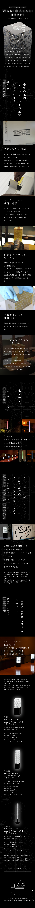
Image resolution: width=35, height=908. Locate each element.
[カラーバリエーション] (32, 890)
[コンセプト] (32, 884)
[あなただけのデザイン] (32, 893)
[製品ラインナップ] (32, 896)
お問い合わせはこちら (17, 868)
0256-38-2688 (12, 900)
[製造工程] (32, 887)
